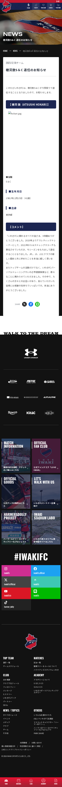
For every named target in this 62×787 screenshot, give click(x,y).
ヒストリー (7, 694)
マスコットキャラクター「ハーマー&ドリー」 (46, 723)
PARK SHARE (39, 733)
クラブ (5, 726)
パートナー (7, 701)
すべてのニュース (10, 715)
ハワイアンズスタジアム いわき (46, 669)
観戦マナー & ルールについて (45, 666)
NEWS (15, 50)
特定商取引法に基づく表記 (30, 746)
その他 (5, 733)
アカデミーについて (42, 679)
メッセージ (7, 690)
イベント (6, 718)
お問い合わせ (37, 742)
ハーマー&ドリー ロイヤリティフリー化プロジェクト (46, 728)
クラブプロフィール (11, 683)
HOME (5, 50)
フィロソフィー (9, 687)
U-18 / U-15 (38, 683)
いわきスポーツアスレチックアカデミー (46, 691)
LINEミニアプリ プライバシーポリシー (16, 749)
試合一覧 (37, 662)
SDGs (5, 705)
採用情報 (23, 742)
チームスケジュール (11, 666)
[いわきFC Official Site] (31, 641)
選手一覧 (6, 662)
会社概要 (6, 679)
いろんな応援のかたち (42, 715)
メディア (6, 722)
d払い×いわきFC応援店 (43, 718)
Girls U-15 (38, 687)
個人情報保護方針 (8, 746)
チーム (19, 63)
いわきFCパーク (9, 697)
